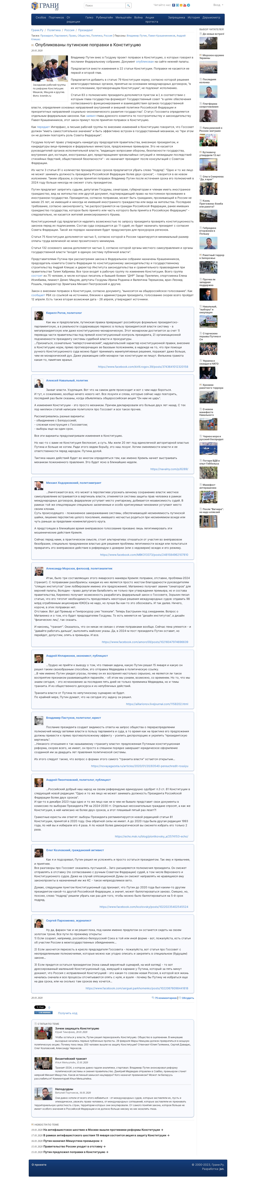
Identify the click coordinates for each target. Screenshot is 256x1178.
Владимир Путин (137, 35)
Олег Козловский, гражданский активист (75, 850)
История (194, 17)
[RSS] (181, 5)
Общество (84, 35)
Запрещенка (176, 17)
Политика (54, 30)
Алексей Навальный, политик (67, 380)
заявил (91, 115)
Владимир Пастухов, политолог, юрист (73, 717)
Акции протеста (151, 19)
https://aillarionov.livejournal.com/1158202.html (157, 704)
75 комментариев (165, 997)
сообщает (38, 295)
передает (43, 127)
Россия (69, 30)
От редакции (73, 19)
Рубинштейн (104, 17)
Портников (56, 17)
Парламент (60, 35)
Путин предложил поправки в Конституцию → (75, 1152)
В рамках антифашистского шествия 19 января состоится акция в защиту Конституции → (106, 1135)
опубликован (145, 61)
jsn (222, 1169)
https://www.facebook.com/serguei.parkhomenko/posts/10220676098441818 (137, 988)
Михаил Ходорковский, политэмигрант (73, 482)
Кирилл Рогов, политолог (64, 313)
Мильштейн (123, 17)
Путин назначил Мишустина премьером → (73, 1141)
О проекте (39, 1164)
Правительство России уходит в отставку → (74, 1146)
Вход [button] (217, 5)
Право (72, 35)
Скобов (41, 17)
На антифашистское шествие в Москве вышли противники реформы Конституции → (103, 1129)
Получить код (67, 1013)
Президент (85, 30)
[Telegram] (188, 5)
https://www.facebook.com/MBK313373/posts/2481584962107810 (144, 554)
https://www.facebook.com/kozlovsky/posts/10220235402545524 (144, 906)
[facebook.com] (173, 5)
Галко (89, 17)
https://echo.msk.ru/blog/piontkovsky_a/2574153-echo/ (151, 836)
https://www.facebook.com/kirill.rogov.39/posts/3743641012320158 (143, 366)
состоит (37, 275)
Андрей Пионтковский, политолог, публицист (78, 779)
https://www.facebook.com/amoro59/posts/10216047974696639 (145, 642)
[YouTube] (184, 5)
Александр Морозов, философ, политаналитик (79, 568)
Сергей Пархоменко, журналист (68, 920)
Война (138, 17)
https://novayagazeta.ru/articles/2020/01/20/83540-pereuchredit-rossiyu (139, 766)
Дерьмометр (211, 17)
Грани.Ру (37, 30)
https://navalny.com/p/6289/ (169, 469)
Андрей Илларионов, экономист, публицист (77, 655)
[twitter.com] (177, 5)
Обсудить (187, 997)
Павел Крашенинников (161, 35)
